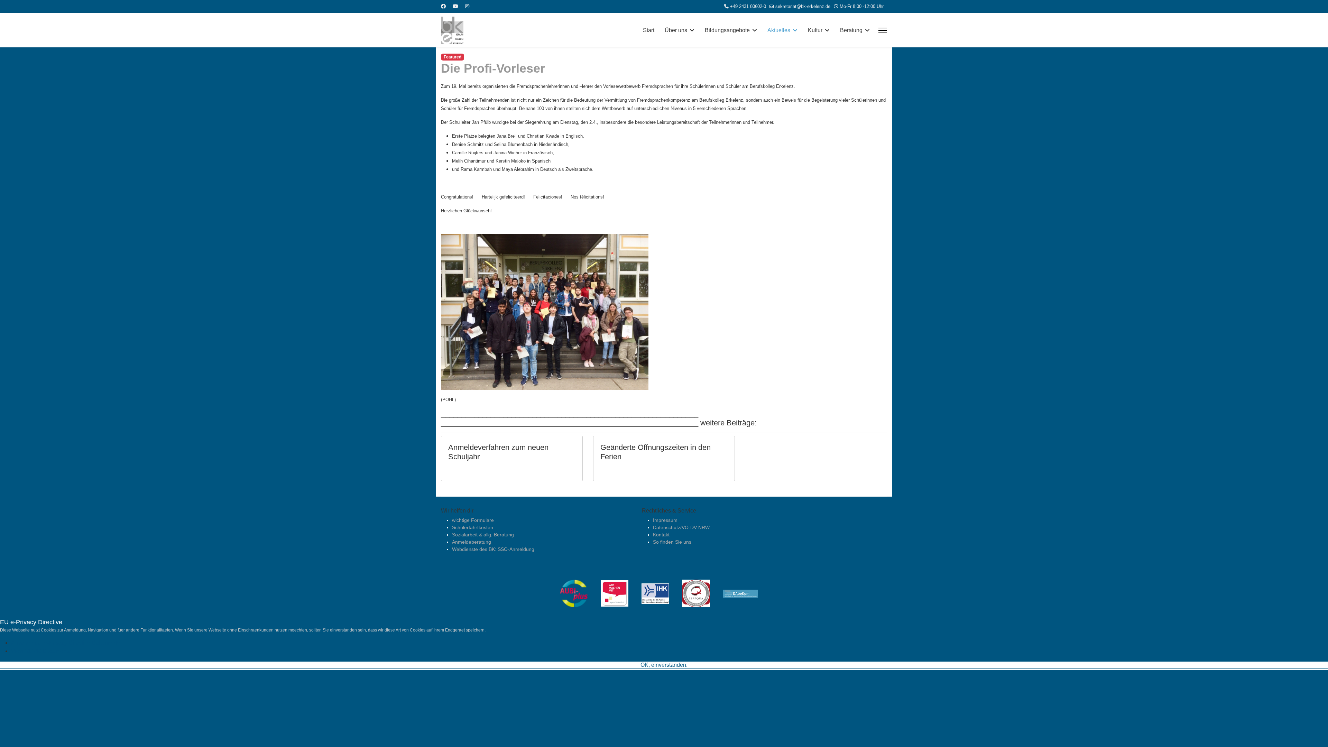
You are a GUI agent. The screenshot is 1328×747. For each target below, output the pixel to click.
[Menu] (882, 30)
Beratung (851, 30)
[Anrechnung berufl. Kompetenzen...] (745, 593)
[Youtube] (455, 6)
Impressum (665, 520)
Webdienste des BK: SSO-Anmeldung (493, 549)
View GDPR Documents (41, 651)
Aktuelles (778, 30)
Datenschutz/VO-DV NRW (681, 527)
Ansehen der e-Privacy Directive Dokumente (65, 643)
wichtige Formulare (473, 520)
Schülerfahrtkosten (472, 527)
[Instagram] (467, 6)
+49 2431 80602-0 (748, 6)
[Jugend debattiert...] (620, 593)
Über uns (676, 30)
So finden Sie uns (672, 542)
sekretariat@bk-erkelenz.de (802, 6)
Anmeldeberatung (471, 542)
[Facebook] (443, 6)
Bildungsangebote (727, 30)
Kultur (815, 30)
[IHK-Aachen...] (661, 593)
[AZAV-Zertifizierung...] (701, 593)
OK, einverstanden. (664, 665)
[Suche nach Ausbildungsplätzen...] (579, 593)
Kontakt (661, 534)
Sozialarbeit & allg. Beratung (483, 534)
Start (648, 30)
